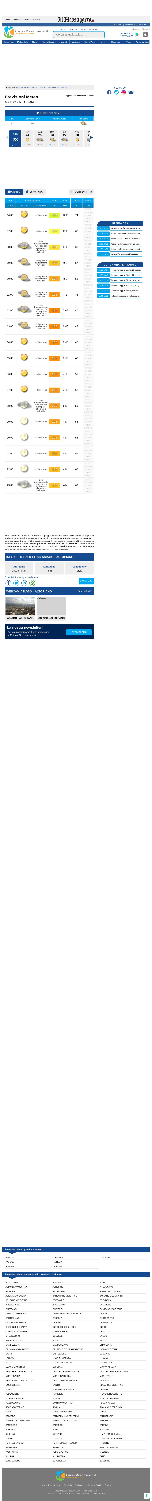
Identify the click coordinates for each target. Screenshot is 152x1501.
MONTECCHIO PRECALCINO (114, 1371)
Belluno (10, 1257)
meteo (63, 30)
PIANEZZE (58, 1394)
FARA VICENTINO (14, 1340)
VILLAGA (9, 1456)
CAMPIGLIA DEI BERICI (16, 1313)
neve (83, 30)
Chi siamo (117, 25)
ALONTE (104, 1282)
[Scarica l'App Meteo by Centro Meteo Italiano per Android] (137, 34)
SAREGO (104, 1425)
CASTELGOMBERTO (15, 1322)
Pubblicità (68, 1485)
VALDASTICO (59, 1447)
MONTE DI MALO (108, 1367)
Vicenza (106, 1257)
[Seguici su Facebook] (109, 92)
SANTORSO (11, 1425)
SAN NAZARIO (107, 1416)
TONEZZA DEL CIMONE (111, 1438)
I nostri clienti (55, 1485)
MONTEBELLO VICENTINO (18, 1371)
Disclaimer (79, 1485)
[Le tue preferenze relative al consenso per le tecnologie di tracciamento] (147, 1496)
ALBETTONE (59, 1282)
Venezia (58, 1262)
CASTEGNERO (107, 1318)
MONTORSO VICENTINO (65, 1380)
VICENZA (104, 1452)
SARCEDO (58, 1425)
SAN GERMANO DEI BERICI (66, 1416)
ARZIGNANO (59, 1291)
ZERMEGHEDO (12, 1461)
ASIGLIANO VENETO (15, 1296)
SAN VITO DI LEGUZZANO (65, 1420)
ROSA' (8, 1412)
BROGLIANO (59, 1305)
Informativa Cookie (94, 1485)
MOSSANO (105, 1380)
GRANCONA (105, 1345)
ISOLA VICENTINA (108, 1349)
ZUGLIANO (105, 1461)
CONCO (103, 1327)
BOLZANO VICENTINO (16, 1300)
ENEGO (103, 1336)
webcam (73, 30)
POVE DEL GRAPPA (109, 1398)
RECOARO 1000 (107, 1403)
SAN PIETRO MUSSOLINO (18, 1420)
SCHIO (56, 1429)
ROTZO (103, 1412)
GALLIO (103, 1340)
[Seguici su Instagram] (123, 92)
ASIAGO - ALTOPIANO (110, 1291)
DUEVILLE (57, 1336)
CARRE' (103, 1313)
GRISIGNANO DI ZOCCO (17, 1349)
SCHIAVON (10, 1429)
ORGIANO (104, 1389)
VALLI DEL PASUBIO (109, 1447)
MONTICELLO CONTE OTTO (19, 1380)
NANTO (56, 1385)
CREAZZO (105, 1331)
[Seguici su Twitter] (116, 92)
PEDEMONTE (12, 1394)
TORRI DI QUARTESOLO (65, 1443)
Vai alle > (85, 591)
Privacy (108, 1485)
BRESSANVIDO (12, 1305)
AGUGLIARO (11, 1282)
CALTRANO (11, 1309)
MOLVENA (57, 1367)
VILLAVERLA (59, 1456)
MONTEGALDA (12, 1376)
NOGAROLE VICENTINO (111, 1385)
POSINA (56, 1398)
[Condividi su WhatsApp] (32, 583)
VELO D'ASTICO (60, 1452)
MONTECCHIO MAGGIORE (66, 1371)
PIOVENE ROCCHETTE (111, 1394)
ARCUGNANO (106, 1287)
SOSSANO (10, 1434)
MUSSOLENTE (12, 1385)
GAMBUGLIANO (60, 1345)
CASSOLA (57, 1318)
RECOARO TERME (14, 1407)
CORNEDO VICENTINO (16, 1331)
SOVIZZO (57, 1434)
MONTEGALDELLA (62, 1376)
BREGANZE (58, 1300)
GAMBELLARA (12, 1345)
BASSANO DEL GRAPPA (111, 1296)
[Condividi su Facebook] (8, 583)
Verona (58, 1266)
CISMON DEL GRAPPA (16, 1327)
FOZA (55, 1340)
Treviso (58, 1257)
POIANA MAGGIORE (15, 1398)
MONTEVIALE (106, 1376)
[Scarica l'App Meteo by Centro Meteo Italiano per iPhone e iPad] (145, 34)
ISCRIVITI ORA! (79, 632)
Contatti (142, 25)
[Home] (26, 37)
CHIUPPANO (106, 1322)
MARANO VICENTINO (63, 1362)
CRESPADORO (12, 1336)
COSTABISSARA (60, 1331)
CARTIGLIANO (12, 1318)
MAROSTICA (106, 1362)
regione (93, 30)
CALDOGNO (105, 1305)
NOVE (8, 1389)
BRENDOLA (105, 1300)
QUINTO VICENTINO (63, 1403)
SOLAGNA (105, 1429)
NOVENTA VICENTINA (63, 1389)
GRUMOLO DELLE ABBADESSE (68, 1349)
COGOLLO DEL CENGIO (64, 1327)
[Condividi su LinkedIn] (24, 583)
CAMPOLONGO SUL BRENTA (67, 1313)
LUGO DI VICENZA (62, 1358)
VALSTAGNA (11, 1452)
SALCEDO (10, 1416)
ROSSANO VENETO (62, 1412)
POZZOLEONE (12, 1403)
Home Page (9, 42)
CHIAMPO (57, 1322)
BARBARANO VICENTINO (65, 1296)
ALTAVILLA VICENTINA (16, 1287)
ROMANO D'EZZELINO (111, 1407)
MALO (8, 1362)
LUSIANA (104, 1358)
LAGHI (8, 1354)
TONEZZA (57, 1438)
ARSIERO (10, 1291)
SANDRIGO (105, 1420)
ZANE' (103, 1456)
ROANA (56, 1407)
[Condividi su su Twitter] (16, 583)
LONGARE (105, 1354)
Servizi (44, 1485)
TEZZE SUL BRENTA (109, 1434)
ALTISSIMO (58, 1287)
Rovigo (9, 1266)
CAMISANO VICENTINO (111, 1309)
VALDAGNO (11, 1447)
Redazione (130, 25)
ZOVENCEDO (59, 1461)
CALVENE (57, 1309)
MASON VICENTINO (15, 1367)
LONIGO (9, 1358)
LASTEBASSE (59, 1354)
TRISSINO (104, 1443)
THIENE (9, 1438)
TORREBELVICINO (14, 1443)
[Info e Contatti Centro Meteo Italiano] (131, 92)
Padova (9, 1262)
